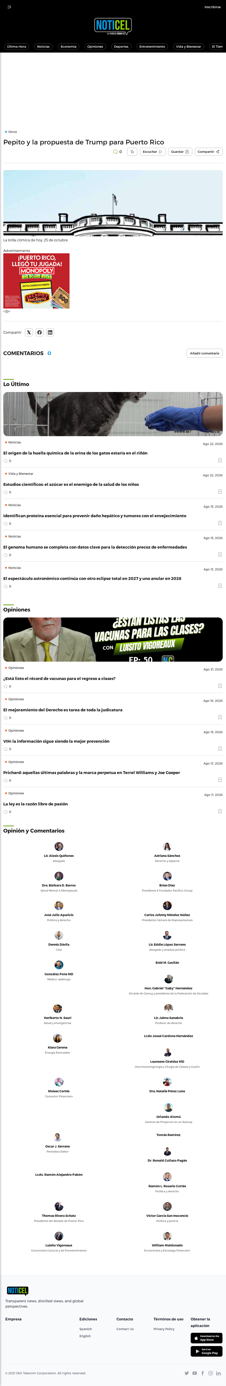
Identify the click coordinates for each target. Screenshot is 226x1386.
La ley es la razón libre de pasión (35, 803)
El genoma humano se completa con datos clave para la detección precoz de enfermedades (95, 547)
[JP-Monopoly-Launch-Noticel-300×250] (113, 281)
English (85, 1336)
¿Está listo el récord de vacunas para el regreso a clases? (59, 678)
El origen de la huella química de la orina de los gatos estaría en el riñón (75, 453)
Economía (68, 46)
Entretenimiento (152, 46)
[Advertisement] (113, 86)
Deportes (121, 46)
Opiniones (95, 46)
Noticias (43, 46)
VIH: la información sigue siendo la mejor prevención (56, 741)
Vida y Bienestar (188, 46)
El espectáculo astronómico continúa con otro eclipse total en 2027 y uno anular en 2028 (92, 578)
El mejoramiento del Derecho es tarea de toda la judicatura (62, 709)
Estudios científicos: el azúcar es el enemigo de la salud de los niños (71, 484)
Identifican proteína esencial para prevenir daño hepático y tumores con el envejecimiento (94, 515)
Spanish (85, 1329)
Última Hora (16, 46)
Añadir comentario (204, 353)
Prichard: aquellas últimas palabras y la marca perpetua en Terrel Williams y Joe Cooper (91, 772)
